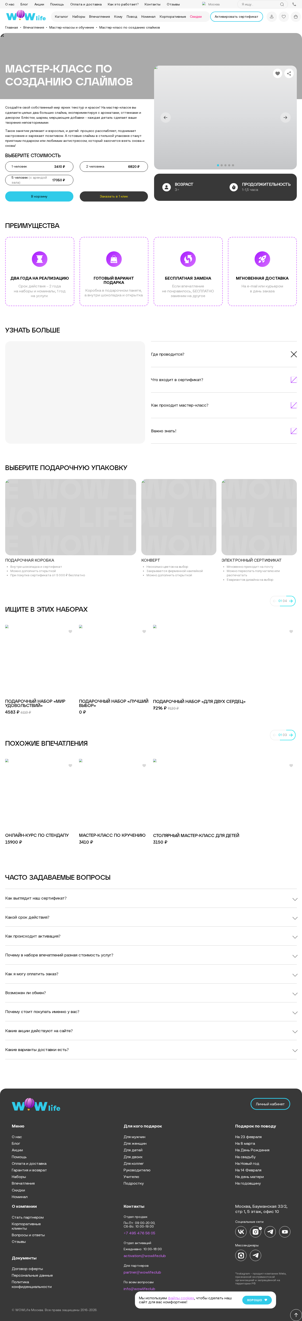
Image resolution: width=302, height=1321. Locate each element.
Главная (11, 27)
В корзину (39, 196)
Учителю (131, 1176)
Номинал (148, 16)
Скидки (196, 16)
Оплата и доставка (86, 4)
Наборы (78, 16)
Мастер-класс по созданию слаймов (129, 27)
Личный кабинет (270, 1104)
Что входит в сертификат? (177, 379)
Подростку (134, 1183)
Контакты (152, 4)
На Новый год (247, 1163)
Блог (24, 4)
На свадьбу (245, 1157)
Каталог (61, 16)
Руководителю (137, 1170)
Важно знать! (163, 431)
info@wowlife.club (139, 1289)
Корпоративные (173, 16)
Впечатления (99, 16)
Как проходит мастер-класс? (179, 405)
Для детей (133, 1150)
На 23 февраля (248, 1137)
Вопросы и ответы (28, 1235)
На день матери (249, 1176)
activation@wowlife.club (145, 1256)
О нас (9, 4)
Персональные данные (32, 1275)
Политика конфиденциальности (32, 1284)
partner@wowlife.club (142, 1272)
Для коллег (134, 1163)
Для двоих (133, 1157)
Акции (39, 4)
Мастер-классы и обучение (71, 27)
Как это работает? (123, 4)
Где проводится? (167, 354)
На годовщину (248, 1183)
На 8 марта (245, 1143)
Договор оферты (27, 1268)
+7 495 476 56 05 (139, 1233)
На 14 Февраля (248, 1170)
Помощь (57, 4)
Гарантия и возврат (29, 1170)
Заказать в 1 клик (114, 196)
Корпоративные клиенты (26, 1226)
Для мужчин (134, 1137)
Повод (132, 16)
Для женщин (135, 1143)
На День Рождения (252, 1150)
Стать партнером (28, 1217)
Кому (118, 16)
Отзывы (173, 4)
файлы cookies (181, 1298)
